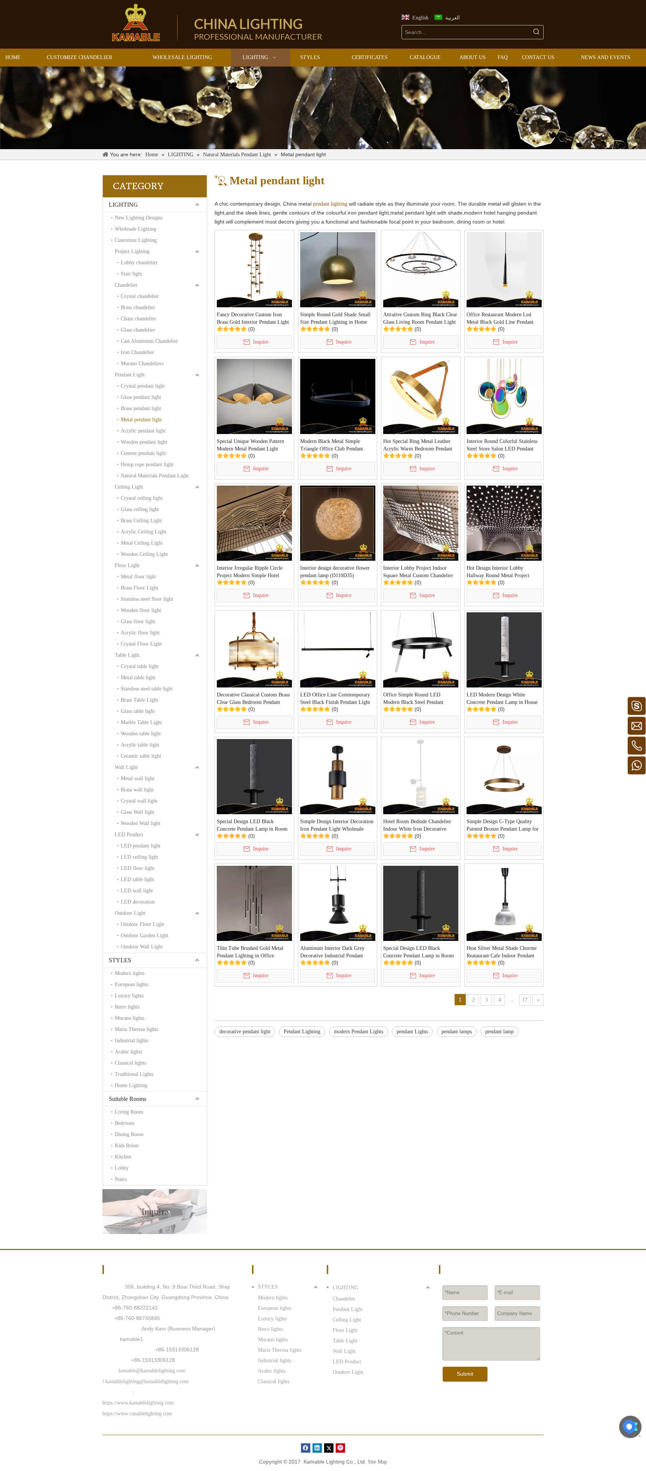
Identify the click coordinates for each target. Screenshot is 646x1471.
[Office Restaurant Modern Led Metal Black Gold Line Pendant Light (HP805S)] (504, 269)
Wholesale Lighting (135, 229)
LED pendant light (140, 846)
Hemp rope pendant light (147, 464)
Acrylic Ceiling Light (143, 532)
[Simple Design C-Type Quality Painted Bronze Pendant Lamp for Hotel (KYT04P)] (504, 776)
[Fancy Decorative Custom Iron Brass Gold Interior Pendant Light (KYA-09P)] (254, 269)
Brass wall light (137, 790)
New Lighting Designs (138, 218)
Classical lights (130, 1063)
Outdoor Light (130, 913)
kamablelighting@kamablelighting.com (147, 1381)
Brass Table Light (139, 700)
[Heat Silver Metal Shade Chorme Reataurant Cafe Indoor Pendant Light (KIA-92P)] (504, 903)
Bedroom (124, 1123)
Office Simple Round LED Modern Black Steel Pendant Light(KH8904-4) (413, 699)
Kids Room (127, 1145)
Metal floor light (138, 576)
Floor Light (127, 565)
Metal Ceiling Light (142, 543)
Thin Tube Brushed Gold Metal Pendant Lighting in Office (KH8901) (250, 952)
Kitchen (123, 1157)
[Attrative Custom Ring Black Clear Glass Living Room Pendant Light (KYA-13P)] (420, 269)
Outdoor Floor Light (142, 924)
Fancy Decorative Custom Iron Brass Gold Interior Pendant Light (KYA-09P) (253, 319)
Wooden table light (141, 733)
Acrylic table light (140, 745)
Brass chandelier (138, 307)
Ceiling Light (129, 487)
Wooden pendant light (144, 442)
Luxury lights (129, 995)
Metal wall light (137, 778)
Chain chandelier (138, 318)
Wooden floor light (141, 610)
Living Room (129, 1112)
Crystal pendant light (143, 386)
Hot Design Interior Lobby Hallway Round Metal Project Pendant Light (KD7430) (498, 572)
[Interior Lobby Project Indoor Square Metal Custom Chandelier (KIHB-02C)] (420, 523)
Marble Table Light (141, 722)
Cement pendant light (143, 453)
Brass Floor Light (139, 588)
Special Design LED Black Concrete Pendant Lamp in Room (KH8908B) (252, 826)
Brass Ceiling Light (141, 520)
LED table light (137, 879)
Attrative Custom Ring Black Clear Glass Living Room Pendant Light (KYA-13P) (420, 319)
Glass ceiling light (140, 509)
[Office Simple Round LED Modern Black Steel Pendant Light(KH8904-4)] (420, 649)
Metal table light (138, 677)
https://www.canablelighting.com (137, 1413)
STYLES (120, 960)
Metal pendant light (141, 419)
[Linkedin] (317, 1448)
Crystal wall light (139, 801)
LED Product (129, 834)
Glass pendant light (141, 397)
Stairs (121, 1179)
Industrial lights (131, 1040)
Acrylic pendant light (143, 431)
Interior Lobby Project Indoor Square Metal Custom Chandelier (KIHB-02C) (418, 572)
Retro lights (127, 1007)
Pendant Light (130, 375)
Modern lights (129, 973)
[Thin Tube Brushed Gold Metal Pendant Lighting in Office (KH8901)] (254, 903)
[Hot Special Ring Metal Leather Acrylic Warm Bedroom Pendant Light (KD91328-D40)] (420, 396)
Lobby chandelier (139, 262)
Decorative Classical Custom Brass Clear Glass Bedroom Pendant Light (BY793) (253, 699)
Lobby (122, 1168)
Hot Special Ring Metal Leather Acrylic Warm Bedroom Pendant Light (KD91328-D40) (417, 445)
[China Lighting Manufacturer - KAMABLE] (136, 22)
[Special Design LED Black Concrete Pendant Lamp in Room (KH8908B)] (254, 776)
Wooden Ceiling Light (144, 554)
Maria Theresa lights (136, 1029)
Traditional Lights (134, 1074)
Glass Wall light (137, 812)
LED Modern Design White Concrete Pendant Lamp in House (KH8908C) (502, 699)
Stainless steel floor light (147, 599)
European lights (131, 984)
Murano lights (129, 1018)
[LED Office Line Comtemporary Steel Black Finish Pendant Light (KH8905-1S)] (337, 649)
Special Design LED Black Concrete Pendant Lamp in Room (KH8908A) (418, 952)
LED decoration (138, 902)
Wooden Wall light (140, 823)
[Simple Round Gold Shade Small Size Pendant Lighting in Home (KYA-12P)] (337, 269)
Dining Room (129, 1134)
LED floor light (137, 868)
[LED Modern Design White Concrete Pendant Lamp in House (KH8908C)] (504, 649)
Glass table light (138, 711)
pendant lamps (457, 1031)
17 (524, 1000)
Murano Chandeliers (142, 363)
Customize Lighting (136, 240)
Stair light (131, 274)
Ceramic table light (141, 756)
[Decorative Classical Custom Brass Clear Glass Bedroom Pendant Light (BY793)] (254, 649)
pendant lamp (499, 1031)
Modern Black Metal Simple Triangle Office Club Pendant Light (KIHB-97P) (331, 445)
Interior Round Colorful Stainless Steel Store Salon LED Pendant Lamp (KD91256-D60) (502, 445)
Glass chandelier (138, 330)
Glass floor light (138, 621)
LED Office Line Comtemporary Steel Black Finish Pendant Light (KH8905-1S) (335, 699)
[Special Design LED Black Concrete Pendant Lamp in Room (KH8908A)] (420, 903)
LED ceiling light (139, 857)
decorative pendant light (244, 1031)
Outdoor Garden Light (144, 935)
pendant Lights (412, 1031)
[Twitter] (328, 1448)
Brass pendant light (141, 408)
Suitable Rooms (127, 1099)
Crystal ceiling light (142, 498)
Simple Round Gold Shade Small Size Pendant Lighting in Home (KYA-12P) (335, 319)
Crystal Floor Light (141, 644)
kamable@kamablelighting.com (152, 1370)
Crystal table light (140, 666)
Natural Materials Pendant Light (155, 475)
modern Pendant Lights (358, 1031)
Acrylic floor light (140, 633)
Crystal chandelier (140, 296)
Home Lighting (131, 1085)
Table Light (127, 655)
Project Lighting (132, 251)
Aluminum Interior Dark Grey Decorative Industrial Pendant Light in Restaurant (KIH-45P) (333, 952)
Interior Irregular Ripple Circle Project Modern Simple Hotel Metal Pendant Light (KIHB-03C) (253, 572)
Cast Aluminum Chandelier (149, 341)
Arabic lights (128, 1052)
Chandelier (126, 285)
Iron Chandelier (137, 352)
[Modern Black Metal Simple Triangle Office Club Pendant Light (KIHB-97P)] (337, 396)
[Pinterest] (340, 1448)
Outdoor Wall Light (142, 947)
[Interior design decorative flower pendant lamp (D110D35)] (337, 523)
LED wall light (137, 890)
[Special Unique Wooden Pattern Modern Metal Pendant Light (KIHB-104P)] (254, 396)
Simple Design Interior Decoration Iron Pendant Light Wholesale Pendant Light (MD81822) (336, 826)
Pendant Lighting (302, 1031)
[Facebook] (305, 1448)
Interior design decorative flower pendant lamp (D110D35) (335, 571)
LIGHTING (123, 204)
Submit (465, 1374)
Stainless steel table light (147, 689)
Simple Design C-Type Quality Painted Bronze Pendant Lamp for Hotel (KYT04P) (503, 826)
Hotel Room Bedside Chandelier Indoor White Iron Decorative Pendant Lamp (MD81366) (417, 826)
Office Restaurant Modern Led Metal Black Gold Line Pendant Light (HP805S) (500, 319)
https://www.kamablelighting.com (138, 1403)
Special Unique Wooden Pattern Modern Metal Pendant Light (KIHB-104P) (250, 445)
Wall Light (126, 767)
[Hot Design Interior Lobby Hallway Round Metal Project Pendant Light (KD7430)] (504, 523)
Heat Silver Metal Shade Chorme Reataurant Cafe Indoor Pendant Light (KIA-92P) (501, 952)
